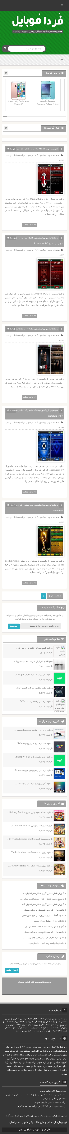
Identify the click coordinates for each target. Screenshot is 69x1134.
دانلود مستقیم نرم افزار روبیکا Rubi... (34, 743)
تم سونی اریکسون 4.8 (23, 155)
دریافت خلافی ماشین (57, 1102)
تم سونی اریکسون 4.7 (45, 155)
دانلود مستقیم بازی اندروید (24, 1051)
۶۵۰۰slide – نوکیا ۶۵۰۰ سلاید (49, 921)
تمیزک (63, 1091)
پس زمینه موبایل (39, 1047)
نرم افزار (37, 1055)
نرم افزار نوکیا (26, 1055)
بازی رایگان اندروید (59, 1051)
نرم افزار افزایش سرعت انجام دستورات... (32, 661)
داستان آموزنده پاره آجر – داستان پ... (46, 943)
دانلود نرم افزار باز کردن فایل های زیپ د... (43, 938)
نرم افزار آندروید (13, 1059)
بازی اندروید (41, 1066)
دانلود (64, 1066)
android (16, 1055)
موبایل (64, 1074)
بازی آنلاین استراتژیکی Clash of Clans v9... (31, 826)
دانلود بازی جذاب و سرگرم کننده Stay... (34, 688)
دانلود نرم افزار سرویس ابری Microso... (33, 770)
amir (64, 1098)
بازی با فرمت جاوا (13, 1047)
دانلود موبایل (30, 1066)
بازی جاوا (28, 1070)
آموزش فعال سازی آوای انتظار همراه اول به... (42, 893)
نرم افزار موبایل (43, 1051)
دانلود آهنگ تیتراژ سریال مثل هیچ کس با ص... (42, 915)
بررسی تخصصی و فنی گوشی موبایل (34, 982)
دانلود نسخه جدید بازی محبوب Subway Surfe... (30, 812)
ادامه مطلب (28, 225)
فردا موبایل (52, 1062)
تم (55, 1059)
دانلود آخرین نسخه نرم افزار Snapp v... (33, 675)
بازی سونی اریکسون (37, 1062)
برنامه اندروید (47, 1055)
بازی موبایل (12, 1070)
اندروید (21, 1070)
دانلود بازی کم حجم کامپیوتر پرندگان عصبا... (43, 910)
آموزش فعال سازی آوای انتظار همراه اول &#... (42, 904)
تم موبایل (8, 1051)
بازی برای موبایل (46, 1059)
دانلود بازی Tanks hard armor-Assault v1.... (30, 852)
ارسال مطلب (12, 970)
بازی (34, 1070)
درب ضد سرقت (59, 1106)
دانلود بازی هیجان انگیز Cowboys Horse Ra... (30, 866)
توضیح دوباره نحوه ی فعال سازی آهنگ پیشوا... (42, 899)
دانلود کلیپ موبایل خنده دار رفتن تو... (34, 648)
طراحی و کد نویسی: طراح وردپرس (34, 1129)
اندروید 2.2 (26, 1047)
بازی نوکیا (9, 1062)
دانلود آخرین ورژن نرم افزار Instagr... (34, 784)
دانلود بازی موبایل (59, 1070)
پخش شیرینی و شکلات (56, 1094)
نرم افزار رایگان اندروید (57, 1047)
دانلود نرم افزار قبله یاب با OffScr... (35, 701)
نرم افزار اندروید (54, 1066)
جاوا (59, 1062)
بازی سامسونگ (60, 1055)
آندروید (64, 1062)
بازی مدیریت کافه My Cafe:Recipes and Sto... (30, 839)
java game (25, 1059)
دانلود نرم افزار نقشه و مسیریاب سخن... (33, 730)
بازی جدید (34, 1059)
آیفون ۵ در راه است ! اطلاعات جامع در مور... (43, 927)
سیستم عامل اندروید (15, 1066)
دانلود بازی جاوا (21, 1062)
